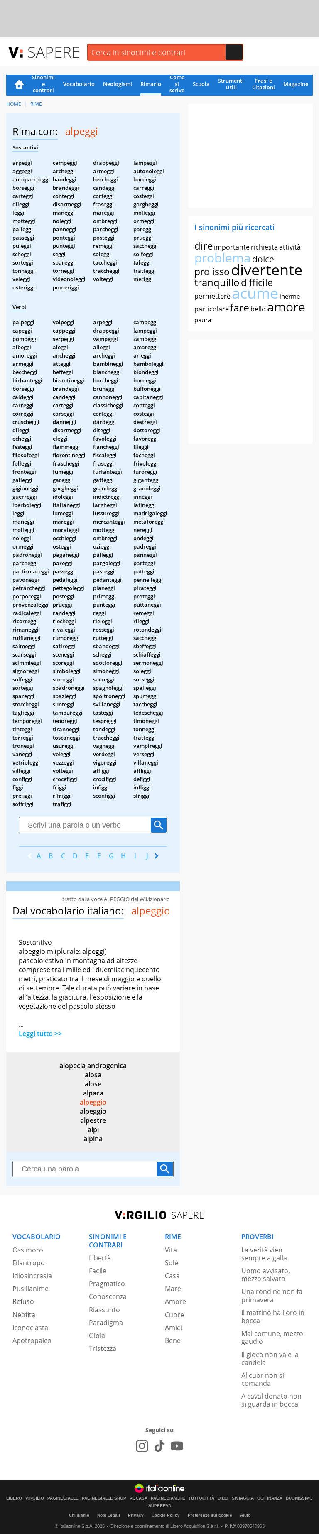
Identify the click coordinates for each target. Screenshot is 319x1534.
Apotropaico (32, 1340)
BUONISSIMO (299, 1498)
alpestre (93, 1120)
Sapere (53, 51)
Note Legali (108, 1515)
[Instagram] (142, 1446)
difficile (257, 282)
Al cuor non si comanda (262, 1379)
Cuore (174, 1314)
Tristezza (102, 1348)
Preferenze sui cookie (210, 1515)
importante (232, 247)
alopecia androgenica (93, 1065)
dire (203, 245)
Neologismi (117, 84)
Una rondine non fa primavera (271, 1295)
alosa (93, 1074)
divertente (266, 270)
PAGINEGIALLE (63, 1498)
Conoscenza (108, 1296)
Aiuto (245, 1515)
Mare (173, 1288)
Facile (97, 1270)
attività (290, 247)
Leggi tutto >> (40, 1033)
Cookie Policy (166, 1515)
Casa (172, 1275)
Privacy (136, 1515)
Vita (171, 1250)
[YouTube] (177, 1446)
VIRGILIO (34, 1498)
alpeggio (93, 1102)
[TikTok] (159, 1446)
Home (19, 85)
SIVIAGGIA (243, 1498)
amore (286, 306)
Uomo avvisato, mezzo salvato (265, 1274)
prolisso (212, 271)
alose (93, 1083)
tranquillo (217, 282)
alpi (93, 1129)
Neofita (23, 1314)
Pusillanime (30, 1288)
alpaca (93, 1093)
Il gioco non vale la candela (270, 1358)
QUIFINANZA (269, 1498)
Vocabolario (79, 84)
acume (255, 293)
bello (258, 309)
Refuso (23, 1301)
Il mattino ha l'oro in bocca (272, 1316)
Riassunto (104, 1309)
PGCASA (138, 1498)
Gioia (97, 1335)
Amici (173, 1327)
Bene (173, 1340)
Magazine (295, 84)
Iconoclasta (30, 1327)
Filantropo (28, 1262)
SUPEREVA (159, 1506)
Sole (171, 1262)
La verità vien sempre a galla (264, 1253)
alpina (93, 1138)
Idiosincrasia (32, 1275)
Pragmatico (107, 1283)
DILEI (223, 1498)
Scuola (201, 84)
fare (239, 307)
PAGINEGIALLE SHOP (104, 1498)
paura (202, 320)
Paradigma (106, 1322)
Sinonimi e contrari (43, 84)
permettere (212, 296)
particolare (211, 309)
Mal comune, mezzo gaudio (272, 1337)
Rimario (150, 84)
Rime (36, 104)
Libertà (100, 1257)
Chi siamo (79, 1515)
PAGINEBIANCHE (168, 1498)
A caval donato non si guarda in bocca (271, 1400)
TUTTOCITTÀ (201, 1498)
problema (222, 257)
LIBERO (14, 1498)
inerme (290, 296)
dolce (263, 259)
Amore (175, 1301)
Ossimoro (27, 1250)
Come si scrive (176, 84)
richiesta (264, 247)
